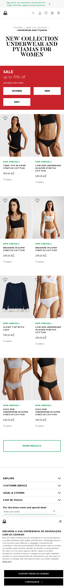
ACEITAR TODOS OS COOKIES (34, 574)
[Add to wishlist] (5, 118)
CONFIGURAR (32, 582)
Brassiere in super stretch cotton (14, 249)
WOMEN (17, 91)
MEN (47, 91)
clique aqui (6, 561)
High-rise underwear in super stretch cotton (15, 412)
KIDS (17, 102)
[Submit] (53, 511)
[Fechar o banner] (60, 521)
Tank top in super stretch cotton (14, 166)
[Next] (49, 4)
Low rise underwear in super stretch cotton (48, 168)
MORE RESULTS (32, 445)
